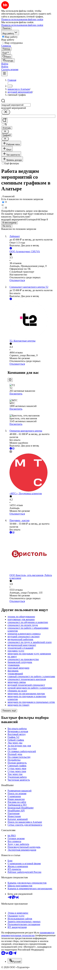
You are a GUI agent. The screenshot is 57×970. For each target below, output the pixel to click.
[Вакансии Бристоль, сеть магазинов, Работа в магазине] (32, 554)
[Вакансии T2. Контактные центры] (32, 320)
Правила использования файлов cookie (22, 25)
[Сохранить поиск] (4, 120)
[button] (4, 63)
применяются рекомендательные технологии (27, 934)
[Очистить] (5, 112)
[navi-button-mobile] (4, 73)
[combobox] (16, 105)
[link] (6, 56)
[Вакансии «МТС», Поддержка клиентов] (32, 472)
